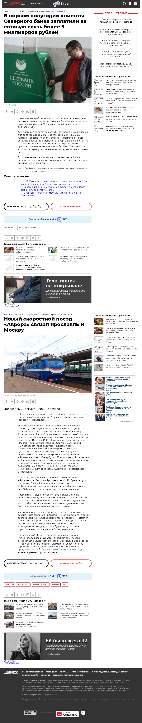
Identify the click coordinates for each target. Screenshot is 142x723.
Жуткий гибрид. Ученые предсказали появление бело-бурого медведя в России (122, 119)
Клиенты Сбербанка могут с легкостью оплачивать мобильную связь (28, 250)
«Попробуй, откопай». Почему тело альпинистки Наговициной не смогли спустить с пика (121, 358)
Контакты (45, 675)
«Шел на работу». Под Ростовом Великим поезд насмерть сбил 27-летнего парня (74, 606)
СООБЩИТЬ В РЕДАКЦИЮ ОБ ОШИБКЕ (68, 675)
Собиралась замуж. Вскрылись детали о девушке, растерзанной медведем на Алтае (120, 128)
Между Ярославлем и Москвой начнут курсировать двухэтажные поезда (30, 606)
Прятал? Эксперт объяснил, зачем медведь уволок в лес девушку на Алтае (120, 339)
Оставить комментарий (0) (71, 206)
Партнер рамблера (46, 712)
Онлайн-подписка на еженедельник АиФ (110, 672)
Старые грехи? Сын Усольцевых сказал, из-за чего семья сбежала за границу (121, 349)
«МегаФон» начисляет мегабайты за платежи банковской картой (74, 249)
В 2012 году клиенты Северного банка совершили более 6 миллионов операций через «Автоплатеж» (56, 182)
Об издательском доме (32, 672)
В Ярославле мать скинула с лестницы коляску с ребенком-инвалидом (116, 43)
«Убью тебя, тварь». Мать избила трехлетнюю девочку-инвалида (116, 20)
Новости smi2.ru (13, 306)
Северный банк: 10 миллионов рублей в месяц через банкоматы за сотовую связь (53, 188)
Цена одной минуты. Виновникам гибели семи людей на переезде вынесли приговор (74, 615)
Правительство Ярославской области (20, 395)
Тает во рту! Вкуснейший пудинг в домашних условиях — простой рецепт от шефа (120, 330)
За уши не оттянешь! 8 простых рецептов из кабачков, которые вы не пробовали (122, 321)
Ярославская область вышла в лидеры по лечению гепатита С (116, 65)
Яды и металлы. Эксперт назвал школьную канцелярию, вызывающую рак (119, 110)
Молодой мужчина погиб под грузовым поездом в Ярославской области (30, 615)
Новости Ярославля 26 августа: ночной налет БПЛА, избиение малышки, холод (116, 31)
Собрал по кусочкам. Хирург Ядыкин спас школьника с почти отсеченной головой (122, 100)
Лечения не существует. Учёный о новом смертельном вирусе (120, 366)
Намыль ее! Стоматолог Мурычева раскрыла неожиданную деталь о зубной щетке (120, 91)
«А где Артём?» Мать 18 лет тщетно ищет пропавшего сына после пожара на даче (121, 82)
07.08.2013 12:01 (10, 11)
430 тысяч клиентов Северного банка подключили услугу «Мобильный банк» (73, 258)
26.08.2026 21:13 (10, 314)
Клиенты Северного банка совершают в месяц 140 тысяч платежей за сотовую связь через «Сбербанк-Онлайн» (24, 268)
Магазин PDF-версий (79, 672)
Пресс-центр (51, 672)
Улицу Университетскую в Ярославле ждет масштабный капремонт (116, 54)
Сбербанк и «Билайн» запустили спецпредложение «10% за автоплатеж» (30, 258)
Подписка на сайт (30, 675)
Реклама (64, 672)
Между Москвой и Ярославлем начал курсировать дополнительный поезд (29, 624)
